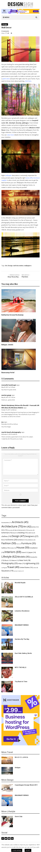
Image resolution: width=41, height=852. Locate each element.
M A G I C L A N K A (21, 757)
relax (21, 563)
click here (28, 81)
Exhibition (22, 540)
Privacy (20, 849)
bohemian (6, 533)
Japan (32, 552)
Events (12, 539)
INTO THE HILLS (20, 667)
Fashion (8, 543)
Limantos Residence (22, 611)
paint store (6, 79)
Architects (20, 522)
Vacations (7, 571)
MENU (6, 17)
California (31, 533)
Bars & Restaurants (21, 530)
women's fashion (19, 571)
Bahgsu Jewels (7, 345)
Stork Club (18, 816)
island (25, 552)
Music (7, 560)
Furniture (28, 543)
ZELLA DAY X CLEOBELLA (24, 597)
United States (26, 567)
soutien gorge (6, 395)
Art (6, 265)
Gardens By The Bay (22, 639)
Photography (9, 563)
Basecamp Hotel (7, 372)
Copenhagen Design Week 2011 (26, 785)
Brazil (15, 533)
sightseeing (32, 563)
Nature (15, 560)
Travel (13, 567)
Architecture (12, 526)
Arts (4, 530)
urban (35, 567)
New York (24, 560)
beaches (31, 530)
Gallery (5, 548)
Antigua (17, 767)
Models (23, 556)
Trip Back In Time (21, 681)
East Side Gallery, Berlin (23, 653)
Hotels (13, 548)
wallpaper (8, 175)
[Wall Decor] (20, 49)
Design (4, 24)
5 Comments (5, 31)
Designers (31, 536)
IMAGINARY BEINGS (22, 625)
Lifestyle (9, 556)
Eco (4, 540)
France (18, 543)
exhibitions (31, 540)
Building (23, 533)
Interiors (12, 552)
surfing (4, 567)
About (15, 849)
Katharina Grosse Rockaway (12, 315)
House (22, 547)
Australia (11, 530)
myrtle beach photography (11, 432)
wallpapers (27, 265)
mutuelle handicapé (8, 385)
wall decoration (18, 265)
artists (35, 527)
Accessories (6, 522)
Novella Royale (20, 583)
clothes (6, 536)
